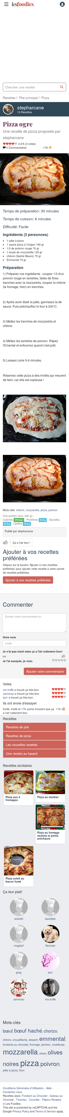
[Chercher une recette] (62, 87)
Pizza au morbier (48, 803)
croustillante (20, 1050)
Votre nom (9, 637)
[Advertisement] (34, 44)
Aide (49, 1098)
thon (22, 1080)
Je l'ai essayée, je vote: (18, 661)
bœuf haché (28, 1040)
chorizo (50, 1041)
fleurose (50, 956)
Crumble (34, 1110)
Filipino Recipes (51, 1110)
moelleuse (58, 1055)
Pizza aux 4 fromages (13, 804)
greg (18, 982)
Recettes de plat (17, 727)
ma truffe (8, 690)
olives (42, 1063)
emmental (52, 1048)
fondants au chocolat (15, 1055)
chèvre (20, 510)
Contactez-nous (12, 1102)
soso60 (18, 929)
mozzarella (32, 510)
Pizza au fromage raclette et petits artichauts (48, 846)
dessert (33, 1050)
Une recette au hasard (21, 753)
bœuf (8, 1041)
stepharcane (30, 107)
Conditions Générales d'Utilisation (23, 1098)
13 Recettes (24, 112)
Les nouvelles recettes (21, 744)
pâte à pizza (10, 1080)
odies (23, 4)
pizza (44, 510)
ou (4, 656)
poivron (53, 510)
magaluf (19, 956)
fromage (35, 1055)
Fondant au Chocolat (34, 1106)
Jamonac (8, 693)
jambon (45, 1055)
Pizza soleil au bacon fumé (15, 890)
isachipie (50, 929)
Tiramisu (21, 1110)
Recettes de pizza (18, 735)
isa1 (5, 697)
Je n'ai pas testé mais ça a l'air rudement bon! (32, 651)
